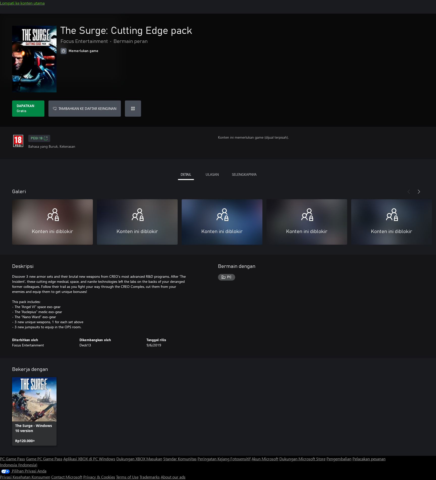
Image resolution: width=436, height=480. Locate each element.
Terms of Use (127, 476)
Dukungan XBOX (131, 458)
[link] (34, 411)
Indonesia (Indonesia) (18, 464)
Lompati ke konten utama (22, 3)
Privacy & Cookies (99, 476)
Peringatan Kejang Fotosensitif (224, 458)
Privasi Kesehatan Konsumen (25, 476)
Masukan (154, 458)
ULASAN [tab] (212, 174)
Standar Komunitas (180, 458)
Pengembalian (338, 458)
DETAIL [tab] (186, 174)
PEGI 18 (37, 138)
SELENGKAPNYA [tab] (244, 174)
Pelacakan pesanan (369, 458)
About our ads (173, 476)
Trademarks (150, 476)
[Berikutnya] (419, 191)
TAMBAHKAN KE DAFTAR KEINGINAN (87, 108)
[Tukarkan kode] (133, 108)
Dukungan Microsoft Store (302, 458)
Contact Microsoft (66, 476)
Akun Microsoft (265, 458)
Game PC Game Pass (44, 458)
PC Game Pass (12, 458)
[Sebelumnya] (409, 191)
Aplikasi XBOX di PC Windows (89, 458)
